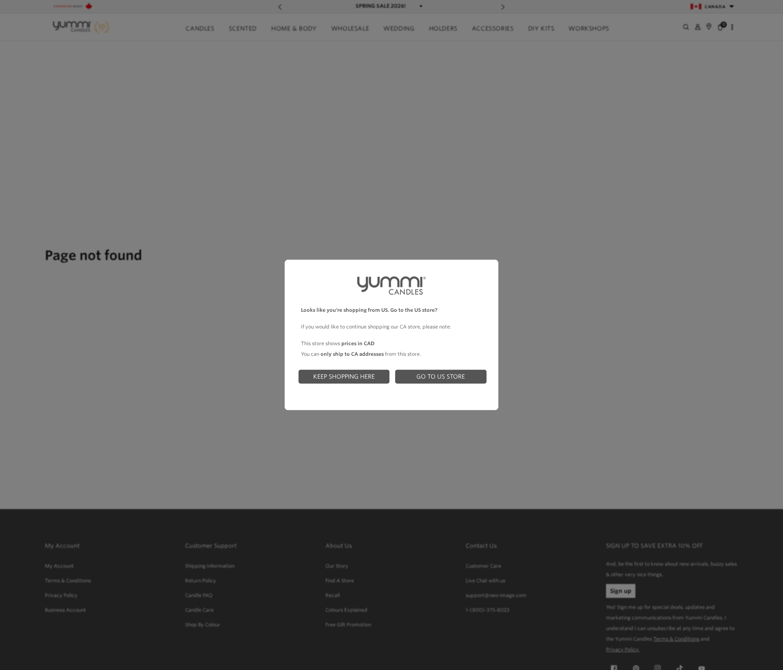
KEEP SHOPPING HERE (344, 376)
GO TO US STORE (440, 376)
